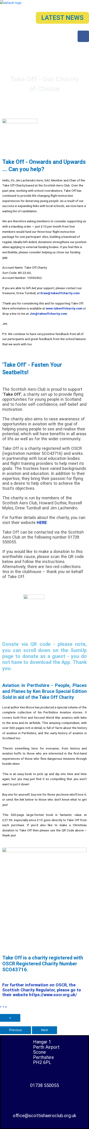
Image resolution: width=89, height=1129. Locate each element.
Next (44, 1030)
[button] (44, 46)
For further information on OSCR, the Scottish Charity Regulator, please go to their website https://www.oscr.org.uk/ (41, 989)
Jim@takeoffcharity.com (48, 313)
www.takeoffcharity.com (64, 308)
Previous (15, 1030)
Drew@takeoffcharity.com (60, 293)
